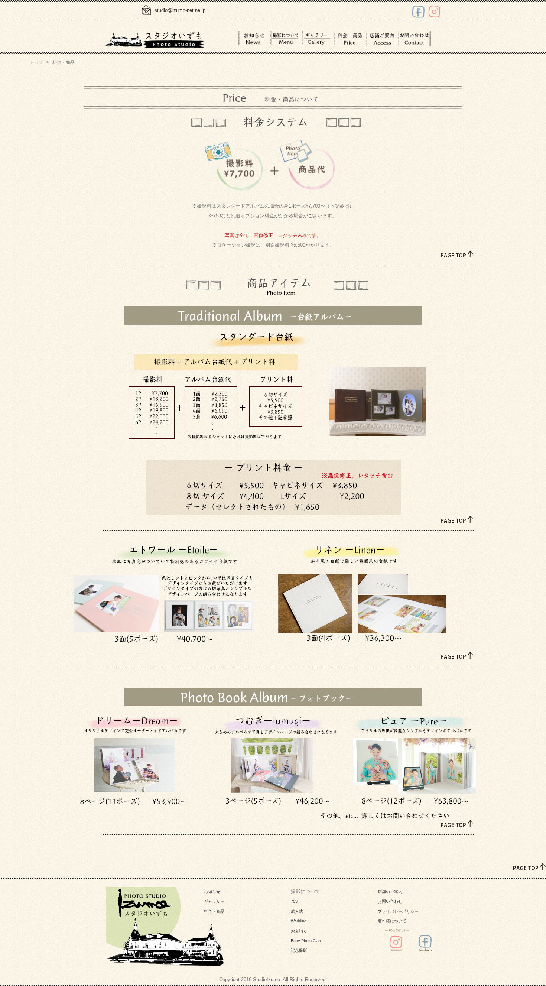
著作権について (392, 921)
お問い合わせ (390, 901)
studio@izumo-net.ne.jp (180, 10)
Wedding (298, 921)
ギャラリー (214, 901)
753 (294, 901)
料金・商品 (214, 911)
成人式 (297, 911)
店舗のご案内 (390, 891)
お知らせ (212, 891)
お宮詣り (299, 931)
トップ (36, 62)
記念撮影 (299, 950)
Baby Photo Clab (306, 940)
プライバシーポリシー (398, 911)
